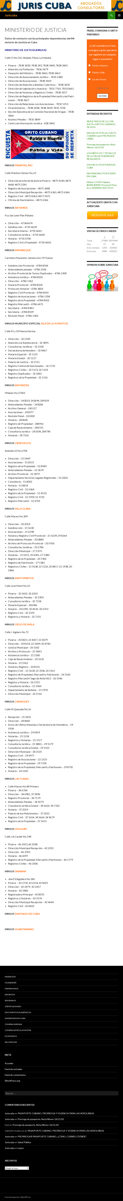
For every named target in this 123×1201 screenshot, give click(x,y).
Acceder (9, 1063)
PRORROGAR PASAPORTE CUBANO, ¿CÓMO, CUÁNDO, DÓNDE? (52, 1136)
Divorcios (10, 994)
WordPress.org (12, 1080)
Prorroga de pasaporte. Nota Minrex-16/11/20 (101, 146)
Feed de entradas (13, 1069)
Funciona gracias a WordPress (18, 1197)
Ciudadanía (10, 982)
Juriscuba (11, 15)
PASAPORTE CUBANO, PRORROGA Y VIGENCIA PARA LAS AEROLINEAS (56, 1113)
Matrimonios (11, 988)
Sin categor (11, 1042)
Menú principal (119, 15)
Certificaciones (13, 1006)
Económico (11, 1036)
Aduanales (10, 1000)
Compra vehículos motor (18, 1030)
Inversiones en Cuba (15, 1018)
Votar (103, 96)
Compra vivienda (13, 1024)
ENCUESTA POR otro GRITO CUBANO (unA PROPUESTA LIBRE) (101, 135)
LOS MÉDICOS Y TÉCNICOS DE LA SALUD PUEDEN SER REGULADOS (101, 156)
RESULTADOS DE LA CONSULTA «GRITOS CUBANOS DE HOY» (101, 124)
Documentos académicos (18, 1012)
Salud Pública (24, 1142)
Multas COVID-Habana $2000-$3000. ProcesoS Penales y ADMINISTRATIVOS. (102, 185)
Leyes (21, 1148)
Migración (10, 976)
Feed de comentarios (15, 1075)
